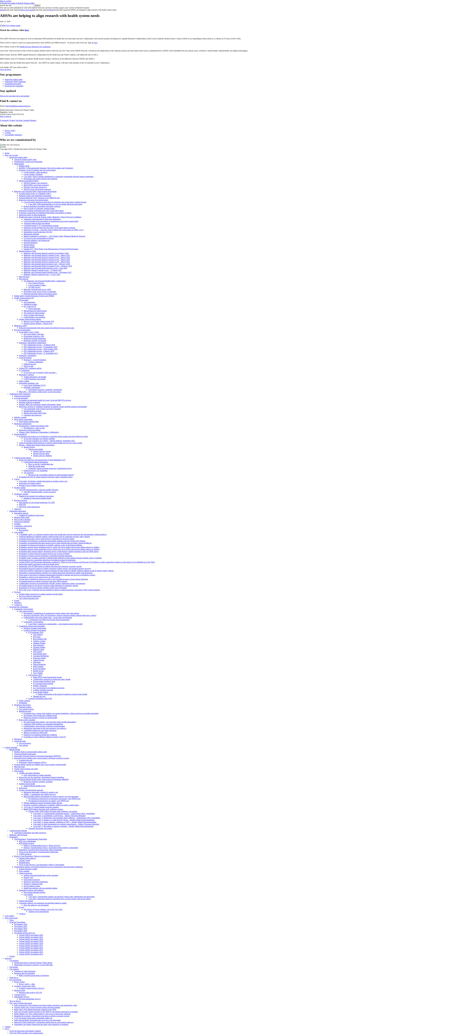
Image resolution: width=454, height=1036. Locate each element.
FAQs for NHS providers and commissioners (26, 1033)
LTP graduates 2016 (35, 632)
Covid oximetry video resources (35, 172)
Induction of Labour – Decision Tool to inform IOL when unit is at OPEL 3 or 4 (53, 230)
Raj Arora (36, 637)
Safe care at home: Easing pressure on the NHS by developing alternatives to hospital (46, 1012)
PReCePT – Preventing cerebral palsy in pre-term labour (40, 392)
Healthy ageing (20, 488)
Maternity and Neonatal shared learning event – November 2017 (48, 272)
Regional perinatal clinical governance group (40, 294)
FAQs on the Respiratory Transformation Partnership (38, 852)
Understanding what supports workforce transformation (44, 726)
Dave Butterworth (40, 639)
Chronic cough (24, 860)
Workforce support (21, 494)
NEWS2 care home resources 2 (35, 187)
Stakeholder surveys (21, 997)
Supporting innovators (13, 84)
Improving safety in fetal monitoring (32, 215)
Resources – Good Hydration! (35, 360)
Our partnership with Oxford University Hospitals (42, 409)
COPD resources (25, 854)
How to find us (5, 116)
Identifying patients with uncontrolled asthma (40, 888)
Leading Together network (43, 690)
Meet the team (24, 277)
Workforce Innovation (22, 705)
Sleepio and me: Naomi (42, 451)
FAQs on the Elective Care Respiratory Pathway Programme (41, 865)
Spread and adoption (22, 522)
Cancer (17, 479)
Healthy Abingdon (40, 686)
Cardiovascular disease (22, 458)
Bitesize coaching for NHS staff (35, 733)
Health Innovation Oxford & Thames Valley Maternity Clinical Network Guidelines (50, 217)
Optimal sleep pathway (27, 858)
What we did (28, 366)
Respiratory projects (26, 375)
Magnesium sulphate (31, 234)
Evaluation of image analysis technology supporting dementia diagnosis (45, 556)
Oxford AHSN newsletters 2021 (31, 937)
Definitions (23, 703)
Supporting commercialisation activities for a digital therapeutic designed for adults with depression (55, 573)
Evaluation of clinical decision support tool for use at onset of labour (44, 554)
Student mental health (27, 784)
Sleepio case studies (35, 449)
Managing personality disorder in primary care (41, 792)
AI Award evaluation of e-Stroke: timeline (39, 439)
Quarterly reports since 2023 (24, 986)
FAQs (7, 1029)
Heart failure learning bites (29, 422)
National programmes (22, 396)
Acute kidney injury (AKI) (29, 332)
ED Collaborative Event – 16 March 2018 (39, 345)
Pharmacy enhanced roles (33, 884)
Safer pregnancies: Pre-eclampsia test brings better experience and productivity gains (45, 1005)
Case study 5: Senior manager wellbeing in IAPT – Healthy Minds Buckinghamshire (64, 822)
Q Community (24, 370)
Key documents (15, 980)
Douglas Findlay (39, 647)
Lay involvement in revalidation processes (48, 688)
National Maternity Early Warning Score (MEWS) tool (39, 198)
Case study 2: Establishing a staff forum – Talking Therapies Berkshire (59, 816)
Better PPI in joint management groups (47, 677)
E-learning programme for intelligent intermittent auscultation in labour (45, 213)
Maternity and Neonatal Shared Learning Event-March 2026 (46, 253)
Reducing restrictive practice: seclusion (38, 782)
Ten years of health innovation (20, 1003)
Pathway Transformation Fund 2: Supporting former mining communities (51, 848)
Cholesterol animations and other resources (30, 833)
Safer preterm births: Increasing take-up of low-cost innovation (37, 1020)
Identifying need (25, 711)
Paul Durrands (38, 645)
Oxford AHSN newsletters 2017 (31, 946)
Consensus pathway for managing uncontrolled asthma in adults (42, 903)
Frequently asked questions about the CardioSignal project (50, 468)
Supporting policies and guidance (31, 890)
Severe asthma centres (32, 886)
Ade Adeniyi (38, 635)
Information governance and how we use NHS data (33, 965)
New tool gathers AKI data (34, 334)
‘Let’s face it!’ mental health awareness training (41, 807)
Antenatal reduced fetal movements (37, 223)
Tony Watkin (38, 673)
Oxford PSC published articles (30, 368)
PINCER (22, 505)
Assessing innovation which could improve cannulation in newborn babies (46, 539)
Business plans (19, 990)
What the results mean (36, 466)
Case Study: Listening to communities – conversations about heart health (55, 624)
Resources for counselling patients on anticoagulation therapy (51, 475)
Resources (18, 739)
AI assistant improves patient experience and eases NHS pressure (43, 581)
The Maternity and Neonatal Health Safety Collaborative (45, 281)
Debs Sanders (38, 667)
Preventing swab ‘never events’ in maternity (40, 292)
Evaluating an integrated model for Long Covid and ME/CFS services (45, 400)
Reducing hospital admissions (35, 338)
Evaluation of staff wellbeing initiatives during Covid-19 (45, 737)
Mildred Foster (38, 649)
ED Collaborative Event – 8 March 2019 (39, 351)
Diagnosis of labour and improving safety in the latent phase (41, 211)
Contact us (18, 605)
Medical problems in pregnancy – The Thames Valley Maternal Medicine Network (54, 236)
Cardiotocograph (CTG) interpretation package (41, 226)
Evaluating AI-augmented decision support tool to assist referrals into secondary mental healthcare (55, 543)
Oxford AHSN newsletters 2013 (31, 954)
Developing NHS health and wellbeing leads (40, 716)
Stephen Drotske (39, 643)
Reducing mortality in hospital (35, 341)
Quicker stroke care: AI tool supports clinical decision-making (37, 1007)
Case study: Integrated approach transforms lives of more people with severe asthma (59, 899)
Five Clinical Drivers (36, 283)
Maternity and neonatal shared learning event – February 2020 (47, 264)
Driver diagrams (34, 309)
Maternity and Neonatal (18, 835)
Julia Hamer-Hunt (39, 654)
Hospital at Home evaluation (29, 402)
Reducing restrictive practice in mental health (40, 718)
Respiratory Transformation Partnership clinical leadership (40, 850)
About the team (20, 741)
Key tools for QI (30, 306)
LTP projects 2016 (35, 675)
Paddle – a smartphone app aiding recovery (40, 794)
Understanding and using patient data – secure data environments (48, 618)
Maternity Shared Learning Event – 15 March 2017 (43, 270)
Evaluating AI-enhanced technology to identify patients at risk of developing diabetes (51, 545)
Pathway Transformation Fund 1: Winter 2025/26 (42, 845)
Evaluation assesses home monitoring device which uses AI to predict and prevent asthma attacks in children (59, 547)
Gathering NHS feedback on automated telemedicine (43, 724)
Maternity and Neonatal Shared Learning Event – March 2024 (47, 257)
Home (2, 10)
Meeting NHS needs (21, 517)
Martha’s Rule (24, 166)
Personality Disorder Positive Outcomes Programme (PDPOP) (37, 756)
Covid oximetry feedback (33, 174)
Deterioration (19, 164)
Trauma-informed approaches (25, 754)
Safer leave (23, 788)
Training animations (35, 362)
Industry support (20, 417)
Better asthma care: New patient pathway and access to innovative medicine (42, 1014)
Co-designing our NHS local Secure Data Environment (49, 620)
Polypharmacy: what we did (34, 428)
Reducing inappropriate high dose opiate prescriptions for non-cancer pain (46, 328)
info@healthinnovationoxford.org (17, 106)
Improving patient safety (14, 79)
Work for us (13, 978)
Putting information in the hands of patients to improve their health (62, 694)
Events (16, 600)
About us (17, 509)
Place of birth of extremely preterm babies (39, 208)
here (27, 30)
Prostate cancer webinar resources (31, 485)
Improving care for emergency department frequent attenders (41, 777)
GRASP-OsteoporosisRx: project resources (40, 492)
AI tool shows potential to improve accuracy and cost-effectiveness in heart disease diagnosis (53, 579)
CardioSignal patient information (36, 462)
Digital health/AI (20, 434)
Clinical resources (25, 873)
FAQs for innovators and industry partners (25, 1031)
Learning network (25, 760)
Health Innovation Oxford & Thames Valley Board (33, 963)
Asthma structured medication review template (41, 875)
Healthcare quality (30, 304)
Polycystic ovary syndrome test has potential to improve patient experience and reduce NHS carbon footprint (59, 590)
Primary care (28, 877)
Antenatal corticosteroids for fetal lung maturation (42, 219)
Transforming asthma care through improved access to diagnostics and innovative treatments (48, 867)
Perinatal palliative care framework (37, 240)
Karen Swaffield (39, 669)
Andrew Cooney (39, 641)
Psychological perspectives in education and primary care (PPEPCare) (54, 799)
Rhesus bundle (29, 247)
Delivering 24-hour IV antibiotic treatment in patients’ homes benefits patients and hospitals (53, 407)
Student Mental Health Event (34, 786)
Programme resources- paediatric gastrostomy (45, 390)
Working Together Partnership (35, 628)
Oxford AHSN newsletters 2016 (31, 948)
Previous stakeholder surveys (30, 999)
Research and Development (24, 973)
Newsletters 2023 (20, 931)
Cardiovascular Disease (18, 831)
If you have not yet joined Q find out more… (40, 373)
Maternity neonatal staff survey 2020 (37, 289)
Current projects (20, 528)
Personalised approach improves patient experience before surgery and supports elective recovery (55, 569)
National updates (25, 707)
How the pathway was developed (36, 905)
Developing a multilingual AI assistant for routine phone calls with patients (51, 613)
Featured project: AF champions (36, 471)
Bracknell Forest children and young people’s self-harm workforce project (41, 758)
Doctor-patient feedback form (44, 681)
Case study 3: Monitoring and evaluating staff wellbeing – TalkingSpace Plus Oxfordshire (66, 818)
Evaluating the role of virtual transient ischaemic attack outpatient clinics (46, 477)
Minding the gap (39, 696)
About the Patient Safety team (25, 159)
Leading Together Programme (35, 630)
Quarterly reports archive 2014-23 (31, 988)
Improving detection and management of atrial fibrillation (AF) (42, 460)
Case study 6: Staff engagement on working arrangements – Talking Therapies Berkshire (66, 824)
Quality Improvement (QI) (24, 298)
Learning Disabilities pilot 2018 (40, 698)
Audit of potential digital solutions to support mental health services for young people (50, 443)
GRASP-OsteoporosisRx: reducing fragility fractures (38, 490)
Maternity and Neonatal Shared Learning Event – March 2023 (47, 260)
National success (30, 364)
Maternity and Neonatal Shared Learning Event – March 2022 (47, 262)
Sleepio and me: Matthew (42, 456)
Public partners (24, 701)
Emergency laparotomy (27, 355)
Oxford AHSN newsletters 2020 (31, 939)
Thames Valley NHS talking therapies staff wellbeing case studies (52, 811)
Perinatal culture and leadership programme (35, 196)
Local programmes (21, 398)
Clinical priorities (11, 747)
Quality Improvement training (30, 319)
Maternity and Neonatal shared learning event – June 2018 (45, 268)
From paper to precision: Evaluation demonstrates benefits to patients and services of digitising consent (57, 575)
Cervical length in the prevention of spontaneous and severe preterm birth (51, 221)
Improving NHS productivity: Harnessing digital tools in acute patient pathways (44, 1022)
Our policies (23, 745)
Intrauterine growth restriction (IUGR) (38, 232)
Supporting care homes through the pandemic (40, 179)
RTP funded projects (26, 843)
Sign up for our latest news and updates (14, 96)
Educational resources (32, 880)
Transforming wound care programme (28, 162)
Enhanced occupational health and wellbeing (40, 735)
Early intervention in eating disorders (37, 775)
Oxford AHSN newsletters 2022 (31, 935)
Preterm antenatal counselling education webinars (42, 206)
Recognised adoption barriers (34, 892)
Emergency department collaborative (32, 343)
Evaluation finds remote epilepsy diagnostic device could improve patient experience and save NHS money (59, 551)
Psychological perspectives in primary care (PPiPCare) (48, 801)
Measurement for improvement (35, 311)
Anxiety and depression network (31, 790)
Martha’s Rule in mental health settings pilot (30, 752)
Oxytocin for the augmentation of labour (39, 238)
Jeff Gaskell (37, 652)
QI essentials (23, 300)
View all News (5, 70)
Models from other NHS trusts (35, 413)
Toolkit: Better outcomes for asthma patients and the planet (41, 594)
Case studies (18, 532)
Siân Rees (37, 662)
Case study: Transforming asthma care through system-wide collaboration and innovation (61, 897)
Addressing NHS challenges (15, 82)
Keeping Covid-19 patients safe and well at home (37, 170)
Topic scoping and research (34, 315)
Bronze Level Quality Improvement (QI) (39, 321)
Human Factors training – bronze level (38, 324)
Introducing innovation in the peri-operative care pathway (45, 728)
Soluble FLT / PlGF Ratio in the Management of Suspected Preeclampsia (51, 249)
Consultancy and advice (23, 526)
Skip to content (5, 1)
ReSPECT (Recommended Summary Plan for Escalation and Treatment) (46, 168)
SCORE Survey (34, 287)
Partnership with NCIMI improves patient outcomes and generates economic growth (50, 566)
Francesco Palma (39, 658)
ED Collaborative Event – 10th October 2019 (41, 349)
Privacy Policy (19, 982)
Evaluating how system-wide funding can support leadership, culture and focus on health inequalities (61, 713)
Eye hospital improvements (43, 684)
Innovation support (21, 513)
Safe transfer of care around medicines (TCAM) (37, 502)
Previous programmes (22, 330)
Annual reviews (20, 995)
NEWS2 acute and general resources (37, 189)
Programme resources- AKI (34, 336)
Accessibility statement (13, 135)
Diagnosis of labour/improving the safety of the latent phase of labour (49, 228)
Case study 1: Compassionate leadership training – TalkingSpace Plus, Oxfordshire (64, 814)
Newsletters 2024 (20, 929)
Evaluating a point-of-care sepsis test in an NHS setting (39, 577)
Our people (13, 967)
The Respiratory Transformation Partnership (30, 839)
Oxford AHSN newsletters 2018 (31, 943)
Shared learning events (27, 251)
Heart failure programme (23, 419)
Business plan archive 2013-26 (30, 992)
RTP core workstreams (27, 841)
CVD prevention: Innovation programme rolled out (33, 1018)
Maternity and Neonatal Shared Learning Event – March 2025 (47, 255)
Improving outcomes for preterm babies (33, 200)
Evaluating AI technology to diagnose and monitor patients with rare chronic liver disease (52, 541)
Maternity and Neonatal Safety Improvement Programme (35, 191)
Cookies (8, 133)
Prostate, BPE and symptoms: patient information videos (40, 404)
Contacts (22, 914)
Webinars (17, 603)
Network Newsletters (17, 922)
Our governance (25, 743)
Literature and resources (32, 415)
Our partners (14, 969)
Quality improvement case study (26, 769)
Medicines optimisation (22, 424)
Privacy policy (10, 130)
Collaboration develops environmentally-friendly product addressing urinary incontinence (52, 583)
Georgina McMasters (41, 656)
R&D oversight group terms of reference (34, 975)
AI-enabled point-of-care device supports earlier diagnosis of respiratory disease (48, 586)
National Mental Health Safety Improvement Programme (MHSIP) (44, 779)
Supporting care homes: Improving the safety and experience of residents (41, 1024)
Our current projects (26, 611)
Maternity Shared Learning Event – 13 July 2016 (42, 275)
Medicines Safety (20, 326)
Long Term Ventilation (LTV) (35, 385)
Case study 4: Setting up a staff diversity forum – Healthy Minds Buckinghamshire (64, 820)
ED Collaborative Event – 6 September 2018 (40, 347)
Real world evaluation (22, 520)
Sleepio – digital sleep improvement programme (37, 445)
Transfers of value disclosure (24, 971)
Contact (8, 1027)
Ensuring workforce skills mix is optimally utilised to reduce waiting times (51, 805)
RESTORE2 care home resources (36, 185)
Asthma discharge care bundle (35, 377)
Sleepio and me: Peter (41, 453)
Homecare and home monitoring (36, 882)
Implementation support (32, 411)
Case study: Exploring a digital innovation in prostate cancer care (43, 481)
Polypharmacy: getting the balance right (33, 426)
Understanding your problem (34, 317)
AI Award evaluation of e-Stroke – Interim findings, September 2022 (49, 441)
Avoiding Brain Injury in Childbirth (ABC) (35, 194)
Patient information (26, 901)
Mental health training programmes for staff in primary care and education (51, 796)
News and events (27, 10)
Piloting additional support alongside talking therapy (43, 803)
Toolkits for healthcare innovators (31, 515)
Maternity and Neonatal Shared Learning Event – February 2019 (48, 266)
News (52, 10)
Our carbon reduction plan (29, 598)
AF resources (29, 473)
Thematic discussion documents (40, 828)
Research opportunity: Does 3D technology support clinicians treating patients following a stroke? (60, 615)
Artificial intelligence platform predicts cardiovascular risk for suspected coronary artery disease (54, 537)
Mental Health (14, 750)
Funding (17, 524)
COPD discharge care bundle (35, 379)
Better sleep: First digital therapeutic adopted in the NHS (35, 1010)
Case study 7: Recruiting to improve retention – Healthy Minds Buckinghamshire (63, 826)
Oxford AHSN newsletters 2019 (31, 941)
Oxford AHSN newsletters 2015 (31, 950)
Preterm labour (29, 245)
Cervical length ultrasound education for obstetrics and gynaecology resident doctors (55, 202)
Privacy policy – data (27, 984)
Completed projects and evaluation (32, 626)
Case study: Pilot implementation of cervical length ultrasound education (55, 204)
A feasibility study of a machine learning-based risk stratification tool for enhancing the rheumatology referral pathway (63, 534)
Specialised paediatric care (29, 383)
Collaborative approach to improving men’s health (51, 679)
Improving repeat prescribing (29, 430)
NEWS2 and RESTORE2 (29, 181)
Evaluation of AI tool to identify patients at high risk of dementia (43, 588)
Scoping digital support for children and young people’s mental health (40, 765)
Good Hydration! (25, 358)
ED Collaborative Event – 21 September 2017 (41, 353)
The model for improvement (34, 313)
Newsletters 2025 (20, 926)
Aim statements (29, 302)
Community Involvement (23, 609)
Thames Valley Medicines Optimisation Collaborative (39, 432)
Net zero (17, 592)
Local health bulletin (40, 692)
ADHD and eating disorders (29, 773)
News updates (24, 871)
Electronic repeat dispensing (29, 507)
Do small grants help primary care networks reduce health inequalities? (50, 722)
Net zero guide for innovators (30, 596)
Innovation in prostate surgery (30, 483)
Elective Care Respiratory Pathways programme (32, 856)
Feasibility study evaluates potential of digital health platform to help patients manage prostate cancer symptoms (60, 558)
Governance (14, 961)
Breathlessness (24, 863)
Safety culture (24, 381)
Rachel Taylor (38, 671)
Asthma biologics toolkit (28, 869)
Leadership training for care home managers (40, 730)
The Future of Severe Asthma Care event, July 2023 (43, 909)
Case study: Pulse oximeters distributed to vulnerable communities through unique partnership (58, 177)
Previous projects (20, 500)
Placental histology (31, 243)
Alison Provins (38, 660)
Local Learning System (37, 285)
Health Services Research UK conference (35, 47)
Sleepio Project (29, 447)
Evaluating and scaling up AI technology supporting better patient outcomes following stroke (53, 436)
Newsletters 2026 (20, 924)
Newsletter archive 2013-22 (24, 933)
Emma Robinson (39, 664)
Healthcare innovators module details (37, 498)
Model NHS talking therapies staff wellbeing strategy (43, 809)
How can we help (11, 155)
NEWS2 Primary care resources (35, 183)
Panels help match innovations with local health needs (39, 564)
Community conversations (33, 622)
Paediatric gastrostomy (32, 387)
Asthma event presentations (38, 912)
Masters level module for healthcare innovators (36, 496)
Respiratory (13, 837)
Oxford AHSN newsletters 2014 (31, 952)
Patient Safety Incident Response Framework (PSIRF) (34, 296)
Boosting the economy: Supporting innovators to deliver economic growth (41, 1016)
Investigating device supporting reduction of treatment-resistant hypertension (47, 560)
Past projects (23, 279)
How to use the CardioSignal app (40, 464)
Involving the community (14, 86)
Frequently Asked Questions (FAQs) (32, 762)
